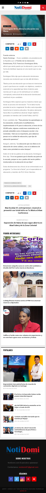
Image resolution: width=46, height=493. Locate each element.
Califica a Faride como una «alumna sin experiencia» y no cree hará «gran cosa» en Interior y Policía (22, 336)
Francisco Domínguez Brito (12, 183)
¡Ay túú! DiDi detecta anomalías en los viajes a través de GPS (27, 406)
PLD (30, 186)
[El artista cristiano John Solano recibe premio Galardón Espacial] (8, 396)
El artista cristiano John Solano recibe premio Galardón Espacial (27, 395)
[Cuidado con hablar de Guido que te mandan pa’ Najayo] (8, 419)
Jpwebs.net (23, 491)
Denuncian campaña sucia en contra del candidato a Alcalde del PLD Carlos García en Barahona (22, 267)
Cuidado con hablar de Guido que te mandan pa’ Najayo (26, 417)
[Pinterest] (28, 479)
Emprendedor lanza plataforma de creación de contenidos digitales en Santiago (19, 385)
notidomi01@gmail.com (28, 467)
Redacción (9, 34)
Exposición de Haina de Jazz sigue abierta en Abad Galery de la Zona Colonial (23, 224)
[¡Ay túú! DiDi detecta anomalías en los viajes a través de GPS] (8, 407)
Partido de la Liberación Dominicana (15, 186)
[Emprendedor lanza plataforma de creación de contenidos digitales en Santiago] (23, 368)
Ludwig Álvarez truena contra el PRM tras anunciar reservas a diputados (22, 301)
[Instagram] (22, 479)
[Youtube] (34, 479)
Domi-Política (7, 26)
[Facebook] (11, 479)
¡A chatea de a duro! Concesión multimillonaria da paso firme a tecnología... (25, 430)
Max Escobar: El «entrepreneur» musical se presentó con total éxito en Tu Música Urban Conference (23, 210)
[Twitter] (16, 479)
